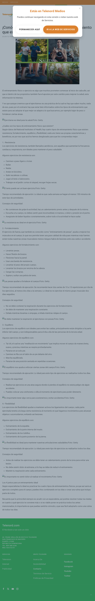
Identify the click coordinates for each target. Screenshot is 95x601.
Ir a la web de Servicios (61, 29)
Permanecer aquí (29, 29)
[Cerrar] (79, 8)
